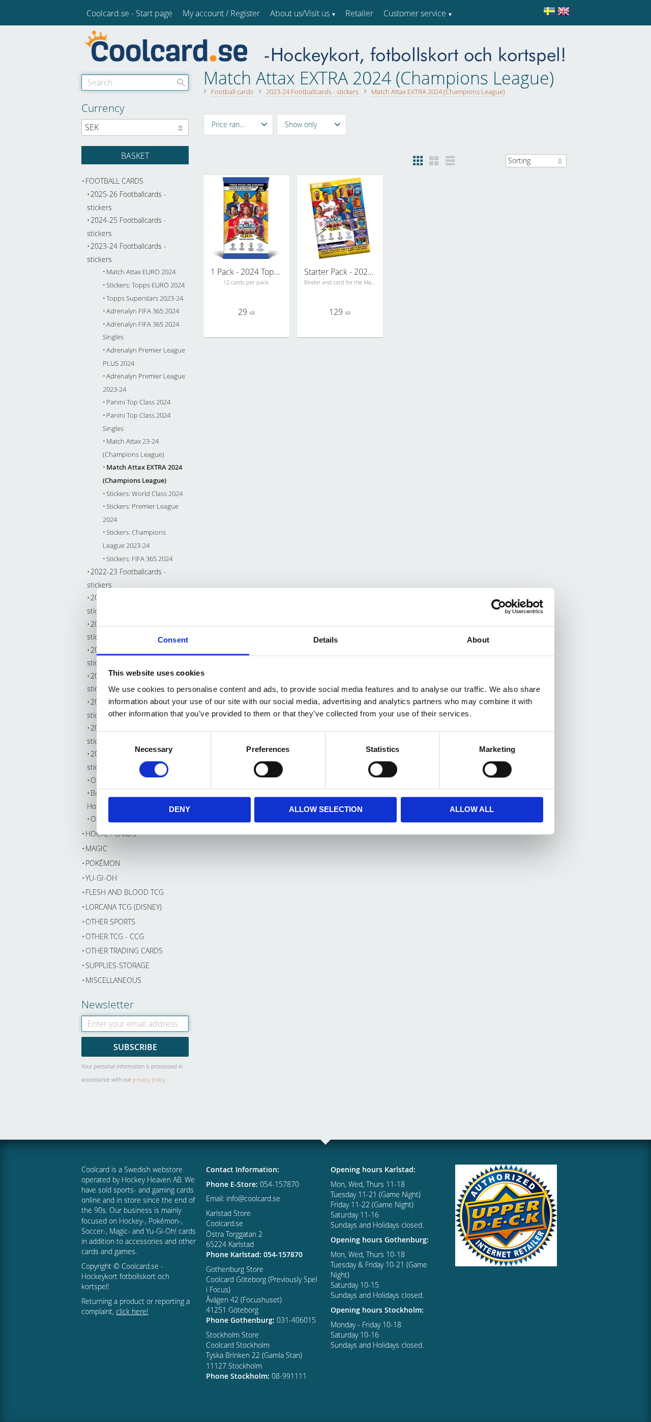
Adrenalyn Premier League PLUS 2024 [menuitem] (144, 357)
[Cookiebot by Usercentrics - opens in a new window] (498, 606)
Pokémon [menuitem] (102, 863)
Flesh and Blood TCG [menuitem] (124, 892)
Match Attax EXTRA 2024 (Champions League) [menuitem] (142, 474)
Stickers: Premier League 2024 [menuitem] (141, 513)
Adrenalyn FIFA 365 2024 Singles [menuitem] (141, 331)
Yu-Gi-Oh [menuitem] (101, 878)
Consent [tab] (173, 639)
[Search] (181, 82)
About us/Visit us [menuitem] (300, 13)
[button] (238, 124)
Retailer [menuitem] (359, 13)
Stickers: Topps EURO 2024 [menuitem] (145, 285)
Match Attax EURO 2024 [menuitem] (140, 272)
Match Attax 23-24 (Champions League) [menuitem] (133, 448)
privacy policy (149, 1079)
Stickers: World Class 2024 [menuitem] (144, 493)
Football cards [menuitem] (114, 181)
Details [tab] (325, 639)
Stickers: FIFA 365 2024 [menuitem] (139, 559)
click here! (132, 1311)
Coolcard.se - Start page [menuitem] (129, 13)
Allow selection (326, 809)
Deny (179, 809)
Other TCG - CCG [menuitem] (114, 936)
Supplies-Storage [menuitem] (117, 965)
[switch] (268, 769)
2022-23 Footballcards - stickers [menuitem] (126, 578)
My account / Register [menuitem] (221, 13)
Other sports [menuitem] (110, 921)
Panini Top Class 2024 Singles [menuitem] (136, 422)
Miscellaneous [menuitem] (113, 980)
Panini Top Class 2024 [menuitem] (138, 402)
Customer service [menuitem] (414, 13)
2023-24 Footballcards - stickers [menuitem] (126, 252)
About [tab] (478, 639)
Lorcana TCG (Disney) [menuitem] (123, 907)
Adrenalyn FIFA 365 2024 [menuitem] (142, 311)
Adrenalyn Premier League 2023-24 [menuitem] (144, 383)
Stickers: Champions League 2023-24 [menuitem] (134, 539)
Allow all (472, 809)
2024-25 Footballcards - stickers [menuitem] (126, 226)
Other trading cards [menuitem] (124, 950)
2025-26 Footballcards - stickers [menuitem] (126, 200)
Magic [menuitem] (96, 848)
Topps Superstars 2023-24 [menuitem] (144, 298)
